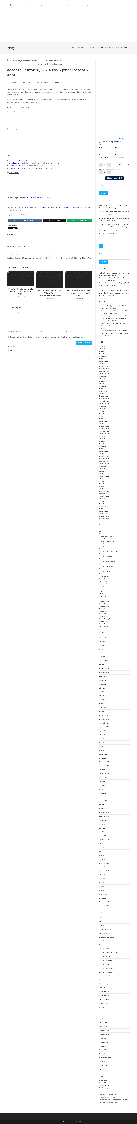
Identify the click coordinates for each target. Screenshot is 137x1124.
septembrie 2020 (104, 496)
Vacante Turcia (103, 624)
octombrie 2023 (104, 431)
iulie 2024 (102, 408)
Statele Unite (103, 596)
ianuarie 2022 (103, 474)
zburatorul (13, 83)
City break (102, 546)
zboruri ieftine (103, 626)
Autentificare (103, 1080)
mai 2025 (101, 384)
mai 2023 (101, 444)
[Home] (69, 47)
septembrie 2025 (104, 374)
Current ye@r (12, 347)
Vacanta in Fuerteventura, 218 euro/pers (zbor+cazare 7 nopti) (20, 291)
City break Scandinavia (106, 566)
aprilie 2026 (102, 356)
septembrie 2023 (104, 433)
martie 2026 (102, 359)
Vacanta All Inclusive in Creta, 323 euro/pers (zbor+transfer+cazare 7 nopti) (49, 293)
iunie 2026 (102, 351)
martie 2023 (102, 449)
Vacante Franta (103, 609)
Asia (100, 531)
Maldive (101, 589)
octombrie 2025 (104, 371)
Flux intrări (102, 1083)
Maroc (101, 591)
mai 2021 (101, 484)
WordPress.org (103, 1088)
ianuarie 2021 (103, 489)
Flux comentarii (104, 1085)
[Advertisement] (70, 26)
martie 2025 (102, 388)
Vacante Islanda (104, 614)
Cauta (101, 185)
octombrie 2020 (104, 494)
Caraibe (101, 534)
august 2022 (102, 466)
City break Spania (104, 569)
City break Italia (104, 559)
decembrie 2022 (104, 456)
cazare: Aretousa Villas (17, 166)
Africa (100, 529)
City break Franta (104, 554)
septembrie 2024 (104, 404)
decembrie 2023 (104, 426)
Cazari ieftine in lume (105, 536)
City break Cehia (104, 549)
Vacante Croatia (104, 601)
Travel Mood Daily (70, 207)
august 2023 (102, 436)
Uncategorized (103, 599)
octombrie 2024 (104, 401)
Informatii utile (103, 584)
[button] (11, 6)
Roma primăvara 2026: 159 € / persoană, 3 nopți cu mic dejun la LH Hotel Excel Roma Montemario (115, 318)
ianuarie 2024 (103, 424)
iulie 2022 (102, 469)
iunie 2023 (102, 441)
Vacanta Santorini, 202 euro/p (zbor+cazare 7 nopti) (117, 47)
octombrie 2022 (104, 461)
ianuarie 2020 (103, 514)
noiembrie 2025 (104, 369)
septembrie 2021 (104, 476)
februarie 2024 (103, 421)
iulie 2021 (102, 478)
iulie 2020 (102, 498)
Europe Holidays (104, 576)
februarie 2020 (103, 511)
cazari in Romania (104, 539)
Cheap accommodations (106, 541)
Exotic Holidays (104, 581)
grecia (12, 246)
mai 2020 (101, 503)
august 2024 (102, 406)
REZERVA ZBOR (12, 107)
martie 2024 (102, 419)
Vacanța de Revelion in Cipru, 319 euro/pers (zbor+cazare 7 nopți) (78, 293)
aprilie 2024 (102, 416)
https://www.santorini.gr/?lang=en (38, 198)
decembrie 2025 (104, 366)
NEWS (101, 594)
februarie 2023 (103, 451)
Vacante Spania (104, 621)
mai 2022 (101, 471)
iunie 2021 (102, 481)
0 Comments (57, 83)
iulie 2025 (102, 379)
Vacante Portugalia (105, 619)
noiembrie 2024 (104, 399)
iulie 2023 (102, 439)
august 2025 (102, 376)
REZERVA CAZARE (27, 107)
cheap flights (103, 544)
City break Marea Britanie (107, 561)
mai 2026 (101, 354)
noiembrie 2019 (104, 519)
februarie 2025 (103, 391)
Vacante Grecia (103, 611)
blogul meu (40, 207)
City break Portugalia (105, 564)
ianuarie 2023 (103, 453)
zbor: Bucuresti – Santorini (18, 163)
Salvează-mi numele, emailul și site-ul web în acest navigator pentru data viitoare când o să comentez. (47, 337)
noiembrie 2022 (104, 458)
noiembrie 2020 (104, 491)
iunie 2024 (102, 411)
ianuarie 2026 (103, 363)
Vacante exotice (104, 606)
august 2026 (102, 346)
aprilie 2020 (102, 506)
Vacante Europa (42, 83)
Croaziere (102, 574)
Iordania (101, 586)
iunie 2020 (102, 501)
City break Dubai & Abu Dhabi (108, 551)
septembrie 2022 (104, 464)
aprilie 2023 (102, 446)
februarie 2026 (103, 361)
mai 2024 (101, 413)
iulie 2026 (102, 349)
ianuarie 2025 (103, 394)
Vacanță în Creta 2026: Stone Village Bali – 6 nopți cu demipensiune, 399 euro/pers (115, 325)
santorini (18, 246)
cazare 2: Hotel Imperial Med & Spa (21, 168)
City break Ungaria (104, 571)
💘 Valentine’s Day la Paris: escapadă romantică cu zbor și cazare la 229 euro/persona (114, 333)
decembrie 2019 (104, 516)
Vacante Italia (103, 616)
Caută (101, 254)
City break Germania (105, 556)
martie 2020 (102, 509)
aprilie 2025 (102, 386)
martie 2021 (102, 486)
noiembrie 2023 (104, 429)
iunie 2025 (102, 381)
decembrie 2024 (104, 396)
